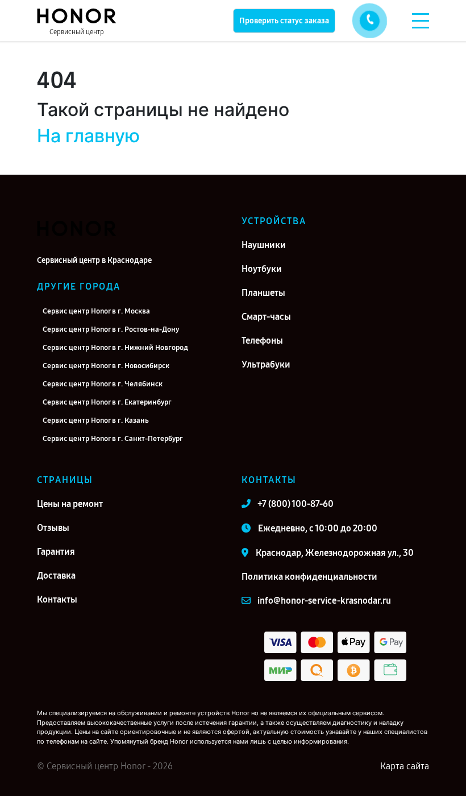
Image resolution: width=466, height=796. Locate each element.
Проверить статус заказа (284, 21)
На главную (88, 136)
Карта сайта (404, 766)
